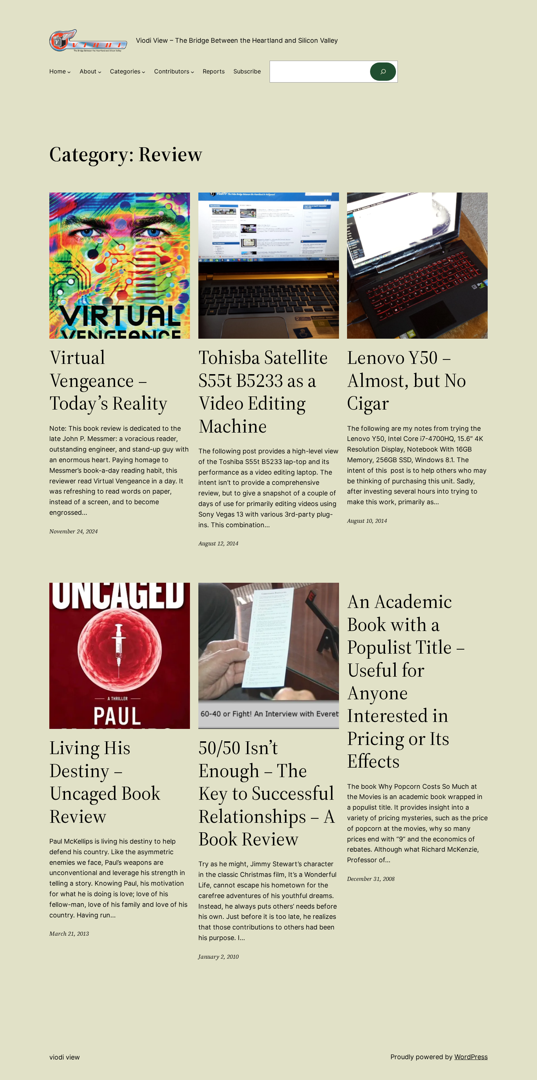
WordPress (471, 1057)
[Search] (383, 71)
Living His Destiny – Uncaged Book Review (104, 782)
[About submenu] (100, 71)
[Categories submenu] (143, 71)
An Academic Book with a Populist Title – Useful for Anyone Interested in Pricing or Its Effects (406, 681)
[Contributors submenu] (192, 71)
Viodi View (64, 1057)
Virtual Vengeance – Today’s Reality (108, 380)
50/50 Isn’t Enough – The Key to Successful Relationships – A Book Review (266, 793)
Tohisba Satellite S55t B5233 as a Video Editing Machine (263, 391)
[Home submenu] (69, 71)
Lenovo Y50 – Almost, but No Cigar (406, 380)
